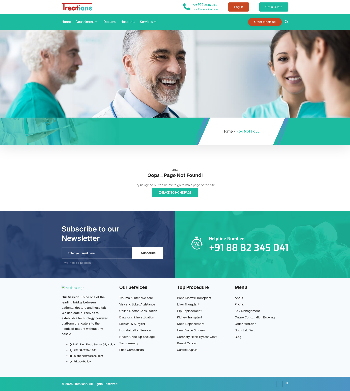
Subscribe (148, 253)
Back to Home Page (176, 192)
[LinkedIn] (273, 384)
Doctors (110, 22)
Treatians (81, 384)
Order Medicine (265, 22)
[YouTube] (279, 384)
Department (85, 22)
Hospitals (128, 22)
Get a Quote (273, 7)
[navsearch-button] (285, 22)
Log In (238, 7)
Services (146, 22)
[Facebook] (267, 384)
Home (66, 22)
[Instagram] (285, 384)
